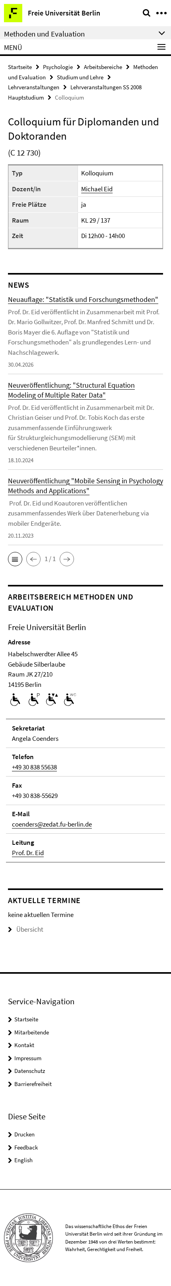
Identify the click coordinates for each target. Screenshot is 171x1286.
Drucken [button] (24, 1134)
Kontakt (24, 1045)
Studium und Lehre (80, 77)
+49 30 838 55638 (34, 767)
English (23, 1160)
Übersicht (29, 929)
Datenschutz (29, 1071)
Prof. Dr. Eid (28, 852)
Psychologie (58, 67)
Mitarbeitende (31, 1032)
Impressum (27, 1058)
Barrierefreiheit (33, 1084)
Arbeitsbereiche (103, 67)
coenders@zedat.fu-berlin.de (52, 824)
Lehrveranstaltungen (33, 87)
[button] (15, 559)
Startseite (20, 67)
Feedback (26, 1147)
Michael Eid (97, 189)
